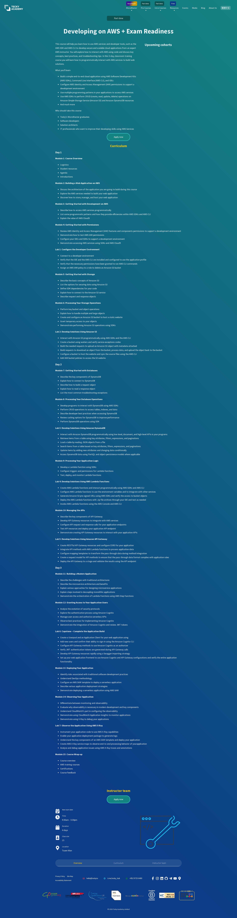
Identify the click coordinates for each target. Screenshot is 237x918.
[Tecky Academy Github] (166, 878)
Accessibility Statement (63, 880)
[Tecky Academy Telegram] (170, 878)
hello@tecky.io (92, 878)
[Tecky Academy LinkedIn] (161, 878)
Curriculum (118, 863)
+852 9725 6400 (135, 878)
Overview (78, 863)
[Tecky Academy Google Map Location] (179, 878)
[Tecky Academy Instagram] (157, 878)
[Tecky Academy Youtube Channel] (175, 878)
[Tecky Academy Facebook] (153, 878)
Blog (203, 8)
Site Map (70, 876)
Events (185, 8)
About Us (213, 8)
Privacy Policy (60, 876)
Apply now (118, 136)
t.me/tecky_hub (113, 878)
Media (194, 8)
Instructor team (159, 863)
